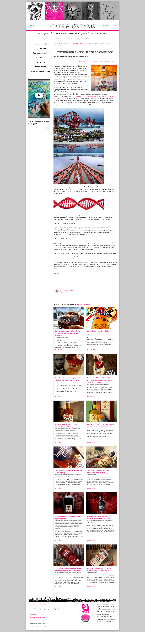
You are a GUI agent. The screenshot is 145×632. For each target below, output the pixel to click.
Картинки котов (41, 53)
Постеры (44, 48)
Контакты (45, 604)
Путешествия (42, 67)
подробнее (58, 349)
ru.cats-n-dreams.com (35, 620)
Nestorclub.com (50, 623)
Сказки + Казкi (41, 62)
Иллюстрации (42, 57)
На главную (59, 38)
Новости (39, 604)
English (87, 38)
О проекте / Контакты (73, 38)
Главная (55, 43)
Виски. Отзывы (84, 43)
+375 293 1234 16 (34, 615)
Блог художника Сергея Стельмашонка (40, 72)
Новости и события (42, 44)
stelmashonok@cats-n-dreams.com (38, 617)
